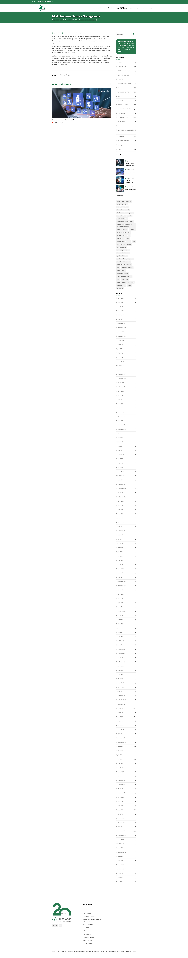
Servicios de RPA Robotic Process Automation (92, 920)
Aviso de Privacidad (89, 937)
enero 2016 (120, 577)
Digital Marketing (133, 8)
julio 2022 (120, 433)
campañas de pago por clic (124, 216)
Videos (119, 149)
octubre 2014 (121, 615)
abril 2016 (120, 564)
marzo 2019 (121, 518)
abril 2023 (120, 408)
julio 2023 (120, 395)
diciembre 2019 (122, 484)
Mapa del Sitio (128, 951)
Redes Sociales (121, 121)
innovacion (120, 238)
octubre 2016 (121, 543)
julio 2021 (120, 446)
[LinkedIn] (64, 75)
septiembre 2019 (122, 497)
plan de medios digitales (123, 261)
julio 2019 (120, 505)
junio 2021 (120, 450)
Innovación (120, 100)
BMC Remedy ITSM (122, 207)
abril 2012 (120, 725)
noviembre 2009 (122, 835)
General (119, 96)
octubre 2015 (121, 590)
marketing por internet (123, 250)
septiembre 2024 (122, 336)
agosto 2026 (121, 298)
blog (118, 201)
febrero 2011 (121, 776)
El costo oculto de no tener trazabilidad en (65, 120)
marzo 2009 (121, 839)
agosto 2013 (121, 666)
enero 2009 (120, 848)
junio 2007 (120, 881)
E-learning (120, 88)
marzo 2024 (121, 361)
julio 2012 (120, 712)
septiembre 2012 (122, 704)
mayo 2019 (120, 513)
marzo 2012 (121, 729)
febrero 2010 (121, 822)
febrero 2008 (121, 865)
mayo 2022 (120, 442)
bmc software (121, 210)
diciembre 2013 (122, 649)
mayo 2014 (120, 636)
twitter (129, 285)
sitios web (131, 282)
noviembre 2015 (122, 585)
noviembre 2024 (122, 327)
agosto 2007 (121, 873)
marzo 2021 (121, 454)
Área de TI (120, 288)
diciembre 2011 (122, 738)
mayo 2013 (120, 674)
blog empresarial (126, 201)
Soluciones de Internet (123, 140)
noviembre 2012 (122, 700)
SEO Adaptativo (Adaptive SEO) (126, 130)
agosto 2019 (121, 501)
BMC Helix (124, 204)
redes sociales (121, 270)
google (119, 235)
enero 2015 (120, 607)
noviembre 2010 (122, 784)
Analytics (120, 62)
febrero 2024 (121, 365)
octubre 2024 (121, 332)
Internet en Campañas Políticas (126, 109)
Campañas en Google (123, 75)
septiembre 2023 (122, 387)
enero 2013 (120, 691)
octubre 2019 (121, 492)
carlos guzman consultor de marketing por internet (124, 225)
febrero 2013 (121, 687)
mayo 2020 (120, 463)
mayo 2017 (120, 535)
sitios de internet (121, 282)
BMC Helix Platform (109, 8)
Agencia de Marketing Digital (108, 951)
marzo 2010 (121, 818)
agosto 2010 (121, 797)
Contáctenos (87, 934)
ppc (118, 267)
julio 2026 (120, 302)
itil (129, 241)
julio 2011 (120, 755)
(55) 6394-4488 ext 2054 (44, 1)
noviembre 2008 (122, 852)
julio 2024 (120, 344)
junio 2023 (120, 399)
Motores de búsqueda (123, 253)
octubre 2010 (121, 788)
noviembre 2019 (122, 488)
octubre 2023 (121, 382)
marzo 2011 (121, 772)
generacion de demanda (123, 232)
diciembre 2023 (122, 374)
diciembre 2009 (122, 831)
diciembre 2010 (122, 780)
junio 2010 (120, 805)
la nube (129, 244)
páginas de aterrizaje (127, 267)
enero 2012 (120, 733)
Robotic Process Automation (122, 8)
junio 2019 (120, 509)
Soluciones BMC (97, 8)
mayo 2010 (120, 810)
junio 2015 (120, 602)
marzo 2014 (121, 640)
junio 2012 (120, 716)
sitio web (119, 285)
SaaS (119, 126)
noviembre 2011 (122, 742)
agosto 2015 (121, 594)
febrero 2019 (121, 522)
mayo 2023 (120, 404)
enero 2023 (120, 420)
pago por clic (129, 259)
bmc (118, 204)
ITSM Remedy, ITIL (78, 33)
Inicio (85, 910)
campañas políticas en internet (125, 221)
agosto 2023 (121, 391)
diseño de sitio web (122, 229)
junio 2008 (120, 860)
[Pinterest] (66, 75)
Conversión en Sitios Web (124, 83)
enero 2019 (120, 526)
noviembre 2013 (122, 653)
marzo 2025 (121, 311)
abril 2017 (120, 539)
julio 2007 (120, 877)
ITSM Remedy (121, 244)
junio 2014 (120, 632)
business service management (125, 213)
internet (127, 238)
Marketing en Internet (123, 117)
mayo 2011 (120, 763)
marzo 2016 (121, 569)
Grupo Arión (126, 235)
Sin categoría (121, 136)
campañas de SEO (122, 218)
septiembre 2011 (122, 746)
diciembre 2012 (122, 695)
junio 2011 (120, 759)
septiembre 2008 (122, 856)
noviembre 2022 (122, 429)
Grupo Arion (68, 33)
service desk (125, 279)
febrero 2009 (121, 843)
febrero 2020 (121, 475)
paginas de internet (122, 256)
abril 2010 (120, 814)
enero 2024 (120, 370)
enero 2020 (120, 480)
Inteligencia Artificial (123, 104)
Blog (150, 8)
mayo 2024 (120, 353)
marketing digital (121, 247)
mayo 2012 (120, 721)
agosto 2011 (121, 750)
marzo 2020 (121, 471)
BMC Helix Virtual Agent (124, 71)
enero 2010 (120, 826)
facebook (132, 229)
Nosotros (143, 8)
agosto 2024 (121, 340)
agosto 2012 (121, 708)
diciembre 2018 (122, 530)
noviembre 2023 (122, 378)
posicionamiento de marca (124, 264)
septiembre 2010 (122, 793)
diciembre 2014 (122, 611)
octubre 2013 (121, 657)
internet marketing (122, 241)
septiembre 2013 (122, 662)
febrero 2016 (121, 573)
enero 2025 (120, 319)
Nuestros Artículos (119, 951)
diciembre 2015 (122, 581)
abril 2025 (120, 306)
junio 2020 (120, 459)
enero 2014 (120, 645)
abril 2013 (120, 678)
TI (124, 285)
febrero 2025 (121, 315)
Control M (120, 79)
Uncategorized (121, 145)
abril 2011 (120, 767)
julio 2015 (120, 598)
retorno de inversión (122, 273)
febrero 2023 (121, 416)
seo (118, 279)
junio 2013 (120, 670)
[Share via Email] (68, 75)
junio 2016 (120, 556)
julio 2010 (120, 801)
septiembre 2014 (122, 619)
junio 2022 (120, 437)
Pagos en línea (88, 940)
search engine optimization (124, 276)
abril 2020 (120, 467)
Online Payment (88, 943)
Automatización (122, 66)
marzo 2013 (121, 683)
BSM (128, 210)
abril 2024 (120, 357)
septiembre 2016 (122, 547)
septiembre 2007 (122, 869)
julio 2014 (120, 628)
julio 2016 (120, 552)
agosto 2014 (121, 623)
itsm (134, 241)
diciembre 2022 (122, 425)
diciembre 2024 (122, 323)
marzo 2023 (121, 412)
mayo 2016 (120, 560)
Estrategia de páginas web (124, 92)
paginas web (120, 259)
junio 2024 (120, 349)
